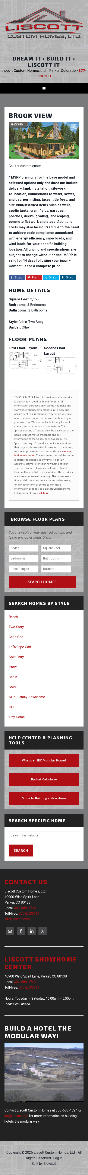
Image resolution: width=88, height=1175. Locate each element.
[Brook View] (44, 160)
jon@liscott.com (16, 1116)
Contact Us (25, 881)
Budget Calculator (44, 779)
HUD (12, 707)
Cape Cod (16, 637)
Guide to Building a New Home (44, 798)
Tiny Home (17, 717)
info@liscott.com (17, 919)
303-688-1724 (25, 908)
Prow (13, 667)
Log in (57, 1158)
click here (43, 493)
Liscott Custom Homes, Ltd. (44, 26)
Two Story (16, 627)
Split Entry (16, 657)
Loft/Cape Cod (20, 647)
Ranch (13, 617)
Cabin (13, 677)
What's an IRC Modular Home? (44, 760)
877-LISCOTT (29, 913)
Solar (12, 687)
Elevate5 (50, 1164)
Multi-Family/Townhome (27, 697)
